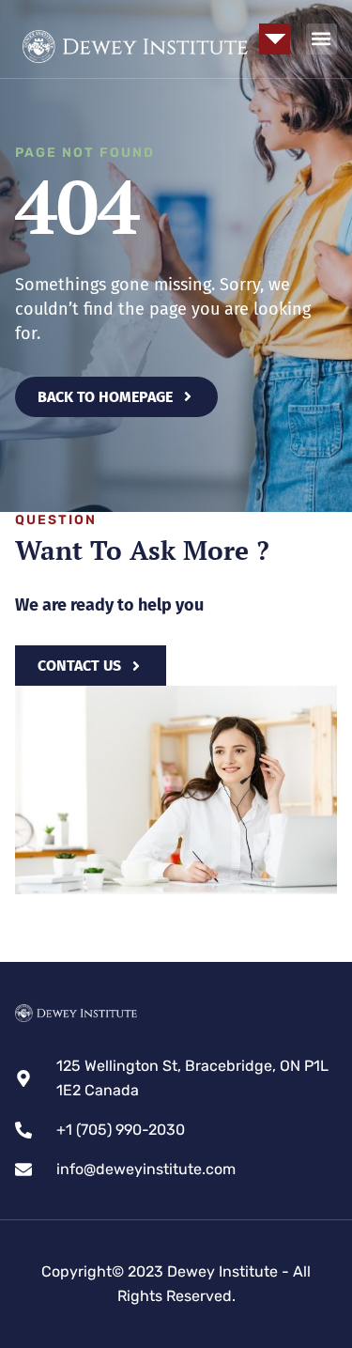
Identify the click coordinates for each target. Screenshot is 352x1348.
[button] (274, 39)
